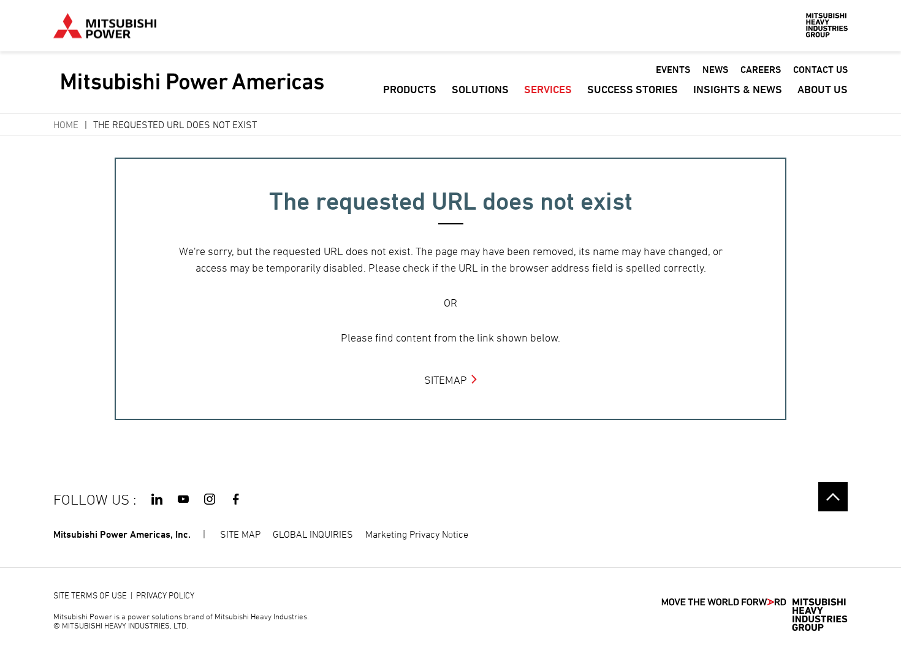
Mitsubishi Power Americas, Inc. (122, 534)
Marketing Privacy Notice (416, 534)
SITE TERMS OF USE (90, 595)
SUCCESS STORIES (632, 89)
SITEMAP (445, 379)
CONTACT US (820, 69)
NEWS (715, 69)
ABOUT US (822, 89)
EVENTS (673, 69)
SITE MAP (240, 534)
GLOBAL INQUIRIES (313, 534)
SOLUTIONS (480, 89)
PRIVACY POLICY (165, 595)
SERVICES (548, 89)
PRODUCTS (409, 89)
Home (65, 124)
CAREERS (760, 69)
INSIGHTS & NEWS (737, 89)
